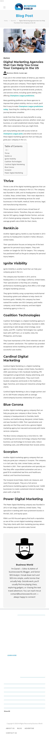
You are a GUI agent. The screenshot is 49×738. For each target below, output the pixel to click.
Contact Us (11, 733)
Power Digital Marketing (14, 173)
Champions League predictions (22, 96)
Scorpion (8, 170)
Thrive (7, 153)
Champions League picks (13, 134)
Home (6, 20)
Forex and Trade (25, 698)
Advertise (29, 728)
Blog (19, 728)
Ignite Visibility (10, 159)
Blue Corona (9, 167)
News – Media (25, 706)
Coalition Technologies (13, 161)
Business (13, 20)
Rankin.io (8, 156)
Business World (12, 73)
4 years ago (23, 73)
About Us (10, 728)
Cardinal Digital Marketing (15, 164)
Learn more (12, 655)
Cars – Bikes (25, 690)
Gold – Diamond (25, 702)
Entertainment (25, 694)
